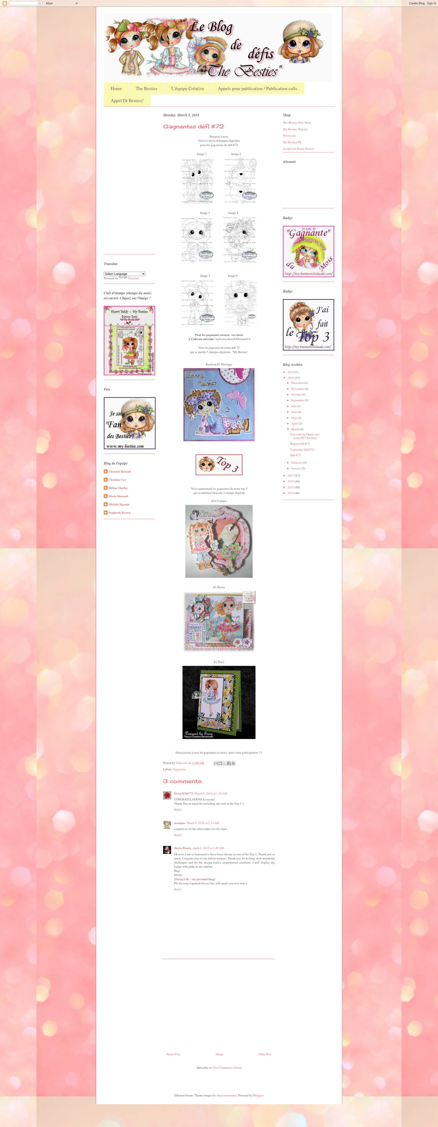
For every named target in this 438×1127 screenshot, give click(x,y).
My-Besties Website (295, 129)
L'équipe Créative (187, 88)
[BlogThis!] (220, 763)
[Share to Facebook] (229, 763)
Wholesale (289, 135)
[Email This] (216, 763)
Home (116, 88)
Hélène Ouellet (118, 488)
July (294, 406)
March (295, 429)
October (296, 394)
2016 (291, 481)
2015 (291, 487)
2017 (291, 475)
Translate (133, 278)
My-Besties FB (292, 142)
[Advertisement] (219, 1004)
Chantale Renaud (120, 471)
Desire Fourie (182, 848)
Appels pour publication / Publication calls (257, 88)
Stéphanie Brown (119, 512)
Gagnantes (179, 769)
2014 (291, 493)
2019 (291, 372)
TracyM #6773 (183, 793)
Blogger (258, 1095)
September (298, 400)
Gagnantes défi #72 (302, 449)
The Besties (146, 88)
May (294, 418)
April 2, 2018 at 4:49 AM (208, 848)
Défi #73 (295, 455)
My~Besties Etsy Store (297, 122)
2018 (291, 378)
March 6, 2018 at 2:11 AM (203, 823)
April (294, 423)
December (297, 383)
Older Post (265, 1054)
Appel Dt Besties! (127, 100)
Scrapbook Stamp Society (299, 148)
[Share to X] (224, 763)
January (296, 468)
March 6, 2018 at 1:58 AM (211, 793)
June (294, 412)
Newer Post (173, 1054)
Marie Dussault (118, 496)
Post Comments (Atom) (227, 1068)
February (297, 462)
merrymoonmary (227, 1095)
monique (179, 823)
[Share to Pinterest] (233, 763)
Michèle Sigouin (119, 504)
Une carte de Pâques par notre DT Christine (304, 436)
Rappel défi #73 (300, 443)
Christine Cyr (117, 479)
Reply (178, 809)
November (298, 389)
